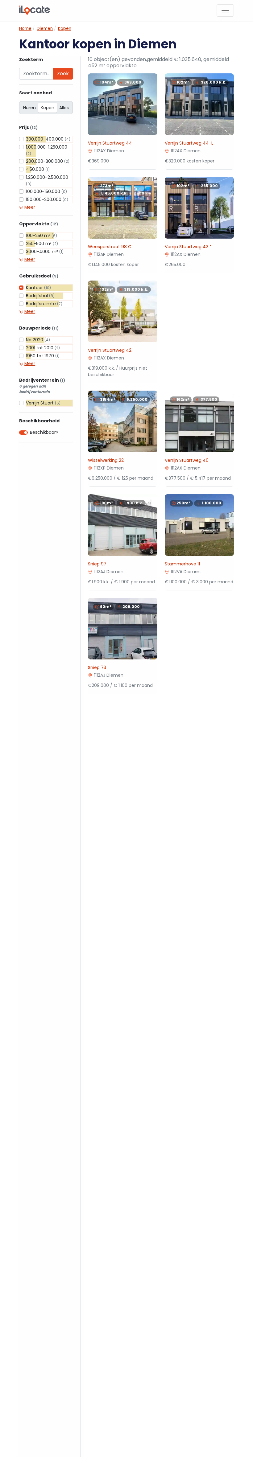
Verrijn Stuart (43, 403)
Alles (64, 108)
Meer (29, 207)
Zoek (63, 73)
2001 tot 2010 (43, 348)
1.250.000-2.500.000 (47, 180)
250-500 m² (42, 243)
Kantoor (38, 288)
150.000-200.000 (47, 199)
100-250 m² (41, 235)
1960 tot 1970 (43, 356)
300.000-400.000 (48, 139)
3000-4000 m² (45, 251)
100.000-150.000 (46, 191)
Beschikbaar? (44, 432)
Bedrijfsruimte (44, 304)
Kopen (47, 108)
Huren (29, 108)
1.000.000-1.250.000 (46, 150)
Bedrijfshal (40, 296)
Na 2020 (38, 340)
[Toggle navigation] (225, 10)
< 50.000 (38, 169)
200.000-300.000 (47, 161)
